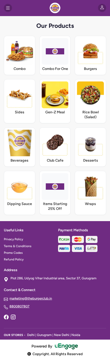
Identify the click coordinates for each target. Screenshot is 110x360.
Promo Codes (13, 253)
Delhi (31, 335)
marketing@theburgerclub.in (30, 298)
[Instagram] (13, 317)
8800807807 (19, 306)
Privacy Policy (13, 239)
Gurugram (44, 335)
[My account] (102, 8)
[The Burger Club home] (55, 8)
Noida (75, 335)
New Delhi (61, 335)
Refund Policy (14, 259)
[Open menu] (8, 8)
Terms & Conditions (17, 246)
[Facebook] (6, 317)
